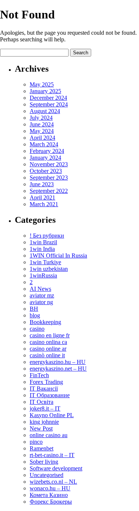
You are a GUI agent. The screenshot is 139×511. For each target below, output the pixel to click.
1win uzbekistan (49, 269)
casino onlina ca (48, 342)
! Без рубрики (47, 235)
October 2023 (46, 171)
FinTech (39, 375)
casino (37, 329)
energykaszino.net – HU (58, 368)
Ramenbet (41, 448)
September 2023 (49, 177)
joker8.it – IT (45, 408)
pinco (36, 442)
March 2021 (44, 204)
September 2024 (49, 104)
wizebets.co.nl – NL (53, 481)
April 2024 (42, 137)
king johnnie (44, 422)
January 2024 (45, 157)
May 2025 (42, 84)
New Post (41, 428)
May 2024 (42, 131)
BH (34, 309)
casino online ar (48, 348)
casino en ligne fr (50, 335)
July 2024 (41, 118)
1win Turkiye (45, 262)
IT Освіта (41, 402)
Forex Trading (46, 382)
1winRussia (43, 275)
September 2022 (49, 191)
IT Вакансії (44, 388)
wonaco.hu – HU (50, 488)
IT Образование (50, 395)
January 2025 (45, 91)
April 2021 (42, 197)
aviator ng (41, 302)
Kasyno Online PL (52, 415)
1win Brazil (43, 242)
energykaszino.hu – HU (58, 362)
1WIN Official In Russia (58, 255)
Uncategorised (46, 475)
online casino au (48, 435)
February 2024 (47, 151)
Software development (56, 468)
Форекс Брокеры (51, 501)
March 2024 (44, 144)
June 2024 (42, 124)
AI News (40, 289)
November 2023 (49, 164)
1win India (42, 249)
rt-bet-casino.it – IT (52, 455)
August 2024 (45, 111)
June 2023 (42, 184)
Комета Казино (49, 495)
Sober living (44, 462)
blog (35, 315)
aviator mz (42, 295)
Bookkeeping (45, 322)
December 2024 (48, 98)
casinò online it (47, 355)
